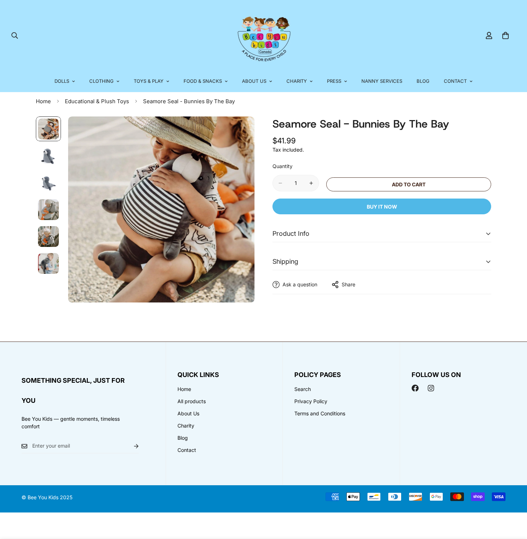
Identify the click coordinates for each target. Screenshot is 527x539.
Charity (296, 81)
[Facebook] (415, 388)
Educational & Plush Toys (97, 101)
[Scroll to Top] (513, 500)
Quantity (282, 166)
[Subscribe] (130, 446)
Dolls (61, 81)
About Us (254, 81)
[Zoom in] (239, 132)
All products (191, 401)
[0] (505, 35)
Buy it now (382, 207)
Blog (423, 81)
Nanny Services (381, 81)
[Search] (14, 35)
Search (302, 389)
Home (43, 101)
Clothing (101, 81)
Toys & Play (148, 81)
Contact (455, 81)
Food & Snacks (203, 81)
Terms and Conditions (319, 413)
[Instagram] (431, 388)
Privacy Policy (310, 401)
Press (334, 81)
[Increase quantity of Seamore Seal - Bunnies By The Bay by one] (311, 183)
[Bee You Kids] (263, 35)
